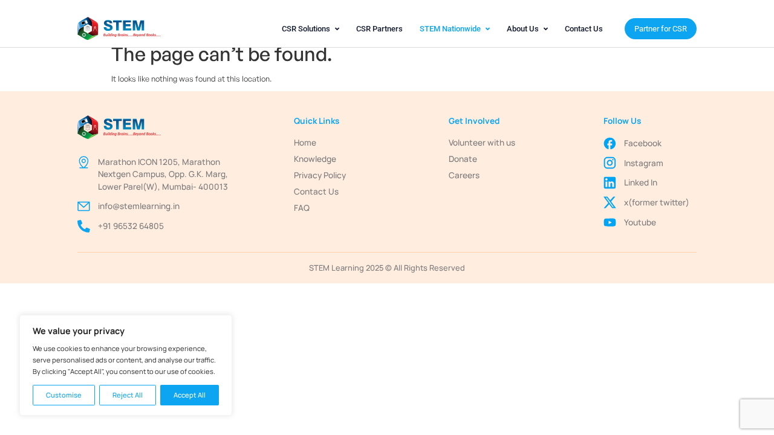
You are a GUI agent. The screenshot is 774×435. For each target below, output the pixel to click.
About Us (523, 28)
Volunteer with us (482, 142)
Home (305, 142)
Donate (463, 158)
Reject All (127, 394)
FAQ (302, 207)
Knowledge (315, 158)
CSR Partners (379, 28)
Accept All (190, 394)
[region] (125, 365)
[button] (310, 28)
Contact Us (584, 28)
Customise (64, 394)
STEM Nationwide (450, 28)
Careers (464, 175)
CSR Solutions (306, 28)
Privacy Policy (320, 175)
